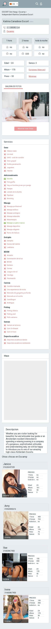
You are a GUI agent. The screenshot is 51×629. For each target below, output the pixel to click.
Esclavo (10, 265)
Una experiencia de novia (16, 290)
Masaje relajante (13, 229)
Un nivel (10, 154)
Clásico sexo (12, 151)
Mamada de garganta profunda (19, 293)
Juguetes (10, 167)
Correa (9, 268)
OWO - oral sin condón (15, 158)
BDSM (9, 262)
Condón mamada (13, 286)
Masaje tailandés (13, 216)
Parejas (9, 189)
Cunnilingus (11, 299)
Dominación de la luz (15, 259)
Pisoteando (11, 278)
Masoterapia (11, 220)
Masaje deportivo (13, 226)
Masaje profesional (14, 206)
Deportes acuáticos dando (17, 340)
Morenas (32, 76)
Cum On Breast (12, 328)
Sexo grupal (11, 161)
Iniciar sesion (41, 3)
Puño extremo (12, 317)
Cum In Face (11, 332)
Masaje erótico (12, 210)
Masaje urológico (13, 213)
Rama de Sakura (13, 233)
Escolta (10, 179)
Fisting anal (11, 314)
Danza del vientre (13, 244)
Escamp (22, 12)
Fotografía (11, 182)
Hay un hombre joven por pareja (19, 185)
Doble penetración (14, 164)
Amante (10, 255)
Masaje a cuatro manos (16, 223)
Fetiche (9, 171)
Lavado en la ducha (14, 192)
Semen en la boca (13, 325)
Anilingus (10, 303)
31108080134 (13, 27)
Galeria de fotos (13, 86)
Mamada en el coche (15, 296)
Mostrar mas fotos (25, 129)
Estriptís (10, 241)
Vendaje (10, 275)
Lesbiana (10, 247)
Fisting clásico (12, 311)
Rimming (10, 198)
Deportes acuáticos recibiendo (18, 343)
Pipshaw (10, 195)
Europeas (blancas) (37, 70)
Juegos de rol (12, 272)
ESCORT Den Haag (9, 12)
